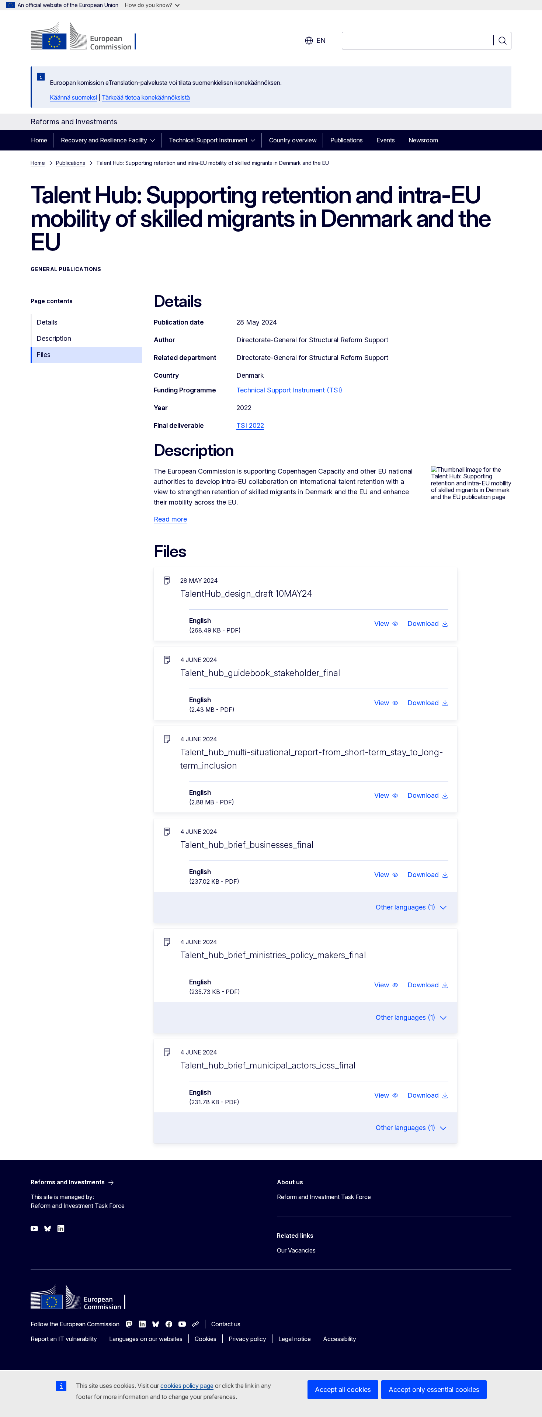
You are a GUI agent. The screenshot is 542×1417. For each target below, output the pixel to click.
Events (385, 140)
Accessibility (339, 1338)
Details (47, 322)
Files (44, 354)
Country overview (293, 140)
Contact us (225, 1324)
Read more (170, 519)
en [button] (321, 40)
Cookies (205, 1338)
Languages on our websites (146, 1338)
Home (39, 140)
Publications (346, 140)
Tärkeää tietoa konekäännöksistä (146, 97)
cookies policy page (186, 1385)
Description (54, 338)
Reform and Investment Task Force (324, 1197)
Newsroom (423, 140)
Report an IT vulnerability (64, 1338)
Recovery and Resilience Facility (104, 140)
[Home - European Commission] (90, 37)
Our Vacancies (296, 1250)
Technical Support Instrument (208, 140)
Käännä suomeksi (73, 97)
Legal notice (294, 1338)
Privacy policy (247, 1338)
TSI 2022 (250, 425)
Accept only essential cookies (434, 1389)
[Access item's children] (155, 140)
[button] (386, 624)
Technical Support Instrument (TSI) (289, 390)
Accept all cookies (343, 1389)
